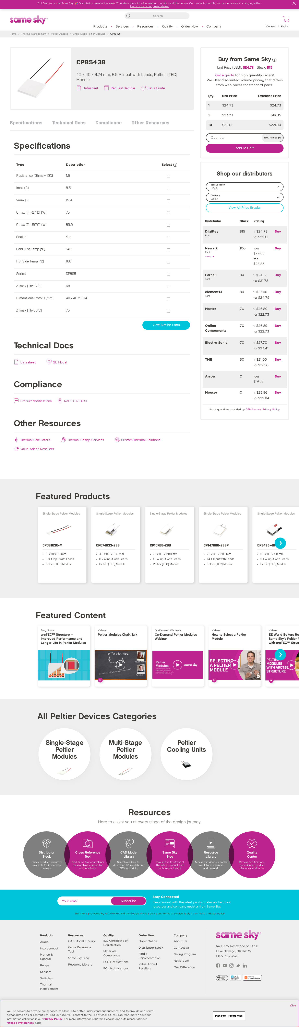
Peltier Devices (59, 34)
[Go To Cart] (285, 19)
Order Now (189, 26)
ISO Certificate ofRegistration (115, 943)
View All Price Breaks (245, 207)
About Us (180, 941)
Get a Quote (156, 88)
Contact (271, 26)
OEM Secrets (253, 409)
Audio (44, 942)
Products (100, 26)
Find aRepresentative (149, 956)
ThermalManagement (49, 986)
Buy (278, 231)
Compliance (108, 122)
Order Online (148, 941)
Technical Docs (69, 122)
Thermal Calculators (35, 440)
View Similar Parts (166, 325)
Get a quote (224, 75)
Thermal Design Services (85, 440)
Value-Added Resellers (37, 449)
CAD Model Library (81, 941)
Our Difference (184, 967)
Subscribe (128, 901)
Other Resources (150, 122)
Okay (293, 1005)
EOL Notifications (116, 968)
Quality (167, 26)
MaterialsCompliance (111, 953)
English (285, 26)
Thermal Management (33, 34)
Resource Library (80, 964)
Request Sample (123, 88)
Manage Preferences (20, 1022)
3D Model (60, 362)
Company (213, 26)
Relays (44, 965)
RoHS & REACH (75, 401)
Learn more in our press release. (149, 6)
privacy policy (148, 913)
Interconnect (49, 948)
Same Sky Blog (78, 958)
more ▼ (210, 256)
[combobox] (157, 15)
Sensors (45, 971)
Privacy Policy (216, 913)
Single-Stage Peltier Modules (89, 34)
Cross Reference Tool (79, 949)
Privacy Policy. (271, 409)
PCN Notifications (116, 961)
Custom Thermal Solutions (140, 440)
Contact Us (182, 947)
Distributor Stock (151, 947)
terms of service (173, 913)
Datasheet (90, 88)
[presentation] (280, 543)
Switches (46, 978)
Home (13, 34)
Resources (145, 26)
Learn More (198, 913)
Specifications (26, 122)
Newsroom (181, 960)
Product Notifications (36, 401)
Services (122, 26)
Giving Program (185, 954)
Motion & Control (46, 956)
